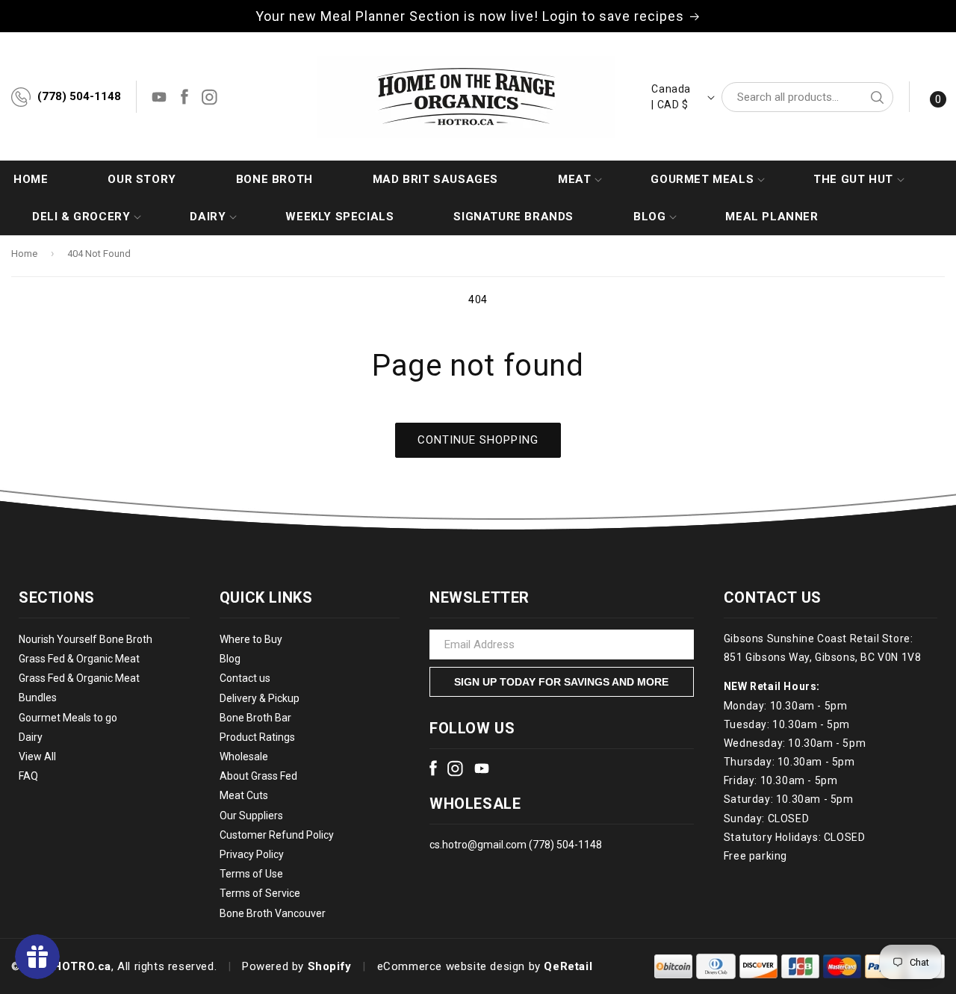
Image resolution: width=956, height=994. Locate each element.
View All (37, 756)
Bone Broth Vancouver (273, 913)
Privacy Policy (252, 854)
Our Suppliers (251, 815)
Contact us (245, 679)
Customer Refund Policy (277, 835)
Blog (230, 659)
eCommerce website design (451, 966)
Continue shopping (478, 440)
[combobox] (807, 97)
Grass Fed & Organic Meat (79, 659)
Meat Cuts (244, 796)
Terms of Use (251, 874)
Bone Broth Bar (255, 718)
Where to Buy (251, 639)
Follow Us (472, 728)
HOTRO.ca (82, 966)
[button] (574, 179)
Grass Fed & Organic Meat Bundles (79, 688)
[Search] (876, 97)
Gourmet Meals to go (68, 718)
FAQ (28, 776)
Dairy (31, 737)
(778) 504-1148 (79, 96)
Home (24, 253)
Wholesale (244, 756)
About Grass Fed (258, 777)
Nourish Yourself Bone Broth (85, 639)
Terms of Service (260, 894)
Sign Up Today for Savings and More (561, 682)
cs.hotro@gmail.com (478, 845)
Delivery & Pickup (259, 698)
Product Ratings (257, 737)
